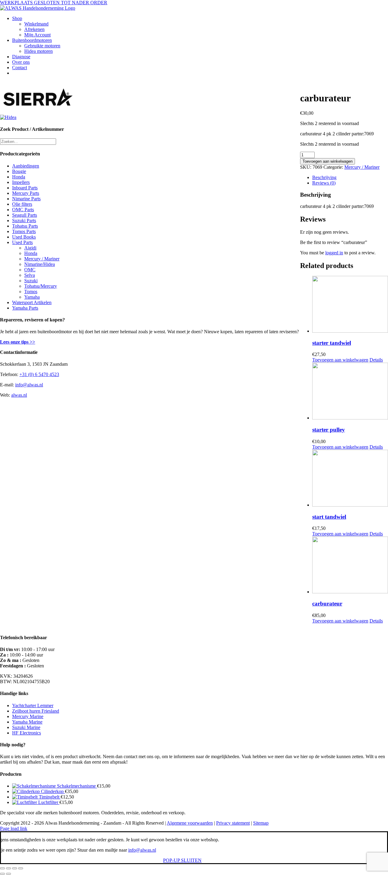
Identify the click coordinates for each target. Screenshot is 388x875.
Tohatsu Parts (25, 226)
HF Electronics (26, 732)
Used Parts (22, 242)
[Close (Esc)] (20, 868)
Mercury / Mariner (362, 167)
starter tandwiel (331, 343)
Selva (29, 275)
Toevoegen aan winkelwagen (328, 161)
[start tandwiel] (350, 479)
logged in (334, 252)
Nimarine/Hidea (39, 264)
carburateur (327, 603)
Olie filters (22, 204)
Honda (18, 176)
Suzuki (31, 280)
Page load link (13, 828)
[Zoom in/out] (2, 868)
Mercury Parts (25, 193)
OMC (29, 269)
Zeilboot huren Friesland (35, 711)
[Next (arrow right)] (8, 874)
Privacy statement (233, 823)
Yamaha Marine (27, 721)
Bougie (19, 171)
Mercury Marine (27, 716)
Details (376, 359)
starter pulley (328, 429)
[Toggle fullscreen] (8, 868)
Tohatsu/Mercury (40, 286)
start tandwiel (329, 517)
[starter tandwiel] (350, 305)
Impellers (21, 182)
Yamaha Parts (25, 307)
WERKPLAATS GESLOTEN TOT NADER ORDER (53, 2)
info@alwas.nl (29, 384)
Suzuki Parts (24, 220)
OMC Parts (23, 209)
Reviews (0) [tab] (324, 182)
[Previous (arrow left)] (2, 874)
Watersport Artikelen (32, 302)
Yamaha (32, 297)
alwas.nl (19, 395)
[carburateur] (350, 566)
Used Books (24, 236)
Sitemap (261, 823)
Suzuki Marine (26, 727)
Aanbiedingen (25, 165)
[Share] (14, 868)
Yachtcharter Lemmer (32, 705)
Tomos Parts (24, 231)
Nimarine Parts (26, 198)
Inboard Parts (25, 187)
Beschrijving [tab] (324, 177)
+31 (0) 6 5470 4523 (39, 374)
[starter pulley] (350, 392)
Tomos (30, 291)
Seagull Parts (24, 215)
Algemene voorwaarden (190, 823)
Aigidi (30, 247)
